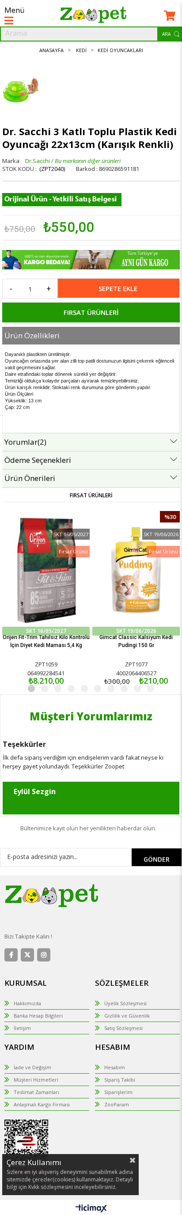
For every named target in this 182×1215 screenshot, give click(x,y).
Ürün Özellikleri (32, 335)
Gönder (157, 859)
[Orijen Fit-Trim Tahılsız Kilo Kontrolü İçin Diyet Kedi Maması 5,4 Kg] (46, 570)
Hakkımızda (27, 1003)
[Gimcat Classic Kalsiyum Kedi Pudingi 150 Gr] (136, 570)
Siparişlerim (118, 1092)
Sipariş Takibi (119, 1079)
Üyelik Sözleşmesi (125, 1003)
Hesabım (114, 1067)
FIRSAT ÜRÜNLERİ (91, 312)
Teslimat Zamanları (36, 1092)
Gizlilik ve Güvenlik (127, 1015)
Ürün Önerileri (29, 478)
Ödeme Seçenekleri (37, 460)
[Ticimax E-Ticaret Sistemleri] (91, 1208)
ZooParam (116, 1104)
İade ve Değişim (32, 1067)
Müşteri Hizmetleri (36, 1079)
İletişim (22, 1028)
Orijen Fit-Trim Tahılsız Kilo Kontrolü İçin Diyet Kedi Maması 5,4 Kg (46, 641)
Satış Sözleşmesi (123, 1028)
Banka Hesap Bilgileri (38, 1015)
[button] (31, 688)
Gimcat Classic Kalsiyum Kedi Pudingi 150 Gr (136, 641)
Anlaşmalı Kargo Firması (42, 1104)
